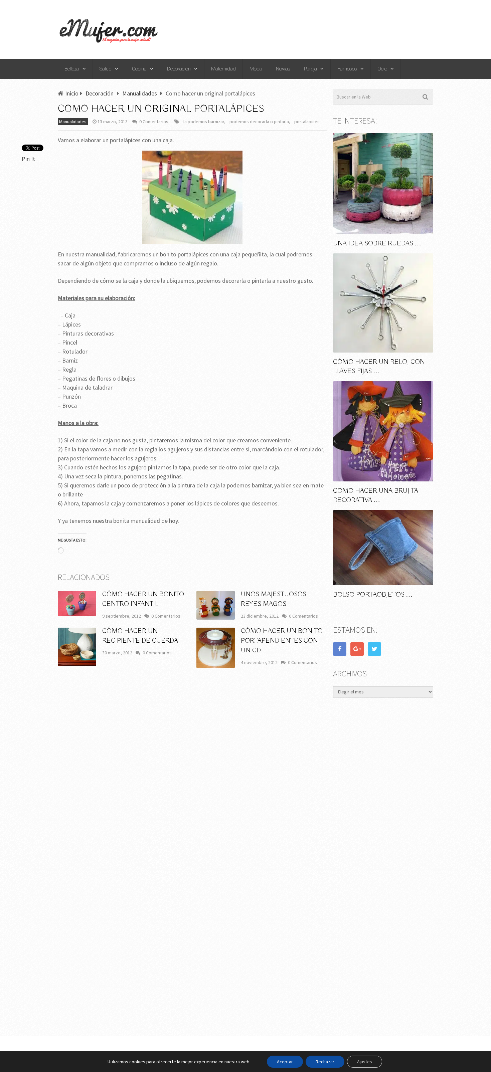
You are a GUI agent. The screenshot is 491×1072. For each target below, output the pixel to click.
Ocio (382, 69)
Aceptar (285, 1062)
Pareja (310, 69)
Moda (256, 69)
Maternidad (223, 69)
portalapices (307, 122)
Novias (283, 69)
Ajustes (364, 1062)
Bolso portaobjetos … (373, 595)
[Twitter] (374, 649)
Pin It (28, 159)
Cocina (139, 69)
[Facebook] (339, 649)
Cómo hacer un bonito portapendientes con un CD (282, 641)
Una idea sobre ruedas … (377, 243)
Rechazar (325, 1062)
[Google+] (357, 649)
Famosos (347, 69)
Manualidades (73, 122)
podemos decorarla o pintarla (259, 122)
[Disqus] (192, 771)
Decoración (179, 69)
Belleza (71, 69)
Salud (106, 69)
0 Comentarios (153, 122)
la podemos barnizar (203, 122)
